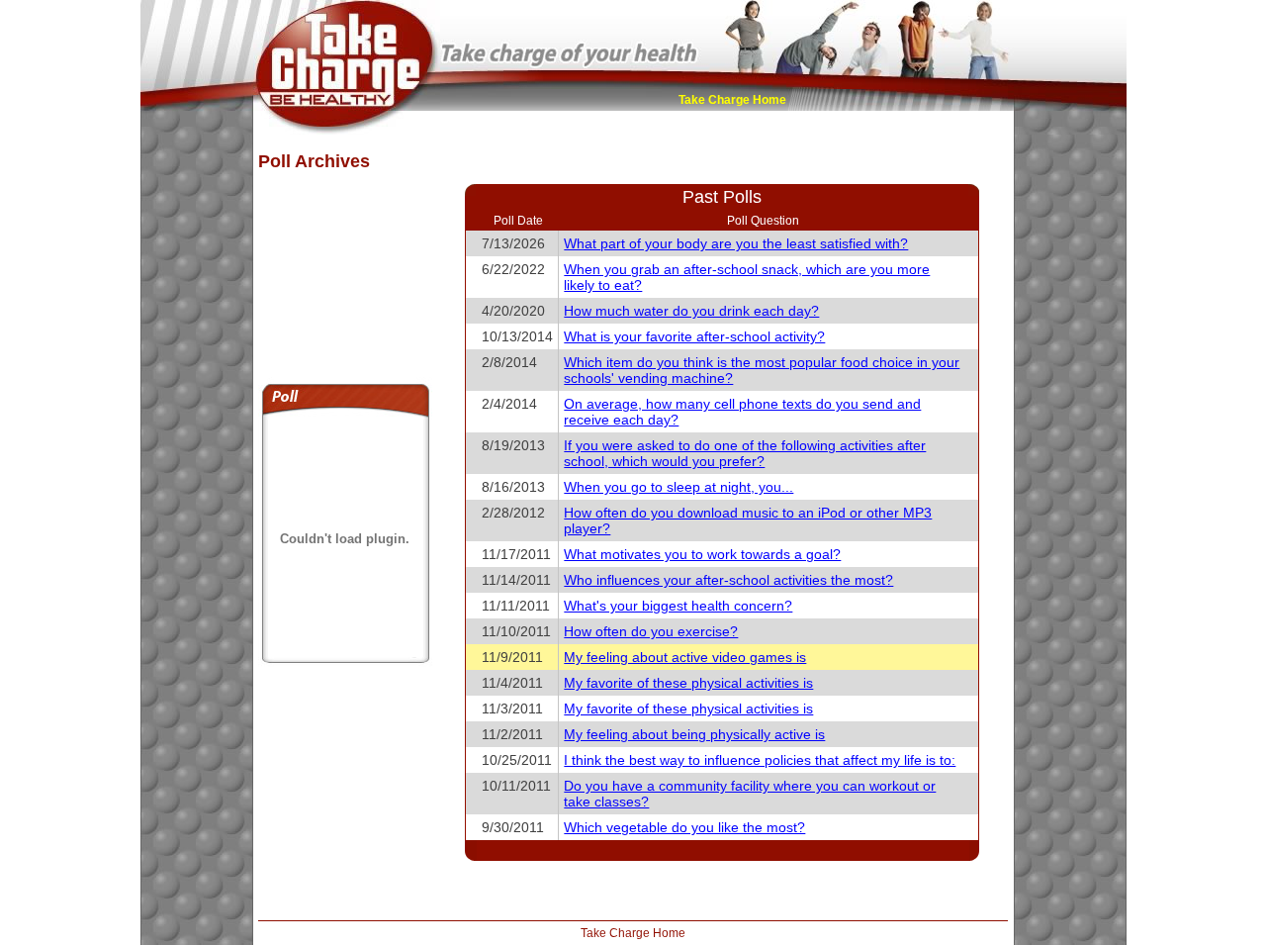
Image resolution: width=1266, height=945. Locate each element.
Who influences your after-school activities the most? (728, 580)
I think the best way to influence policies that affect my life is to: (759, 760)
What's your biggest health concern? (678, 606)
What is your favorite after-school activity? (694, 336)
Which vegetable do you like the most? (684, 827)
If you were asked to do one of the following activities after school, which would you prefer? (745, 453)
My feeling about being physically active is (694, 734)
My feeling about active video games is (685, 657)
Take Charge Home (732, 100)
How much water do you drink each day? (691, 311)
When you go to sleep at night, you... (678, 487)
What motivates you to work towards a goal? (702, 554)
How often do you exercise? (651, 631)
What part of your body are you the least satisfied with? (736, 243)
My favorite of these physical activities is (688, 683)
